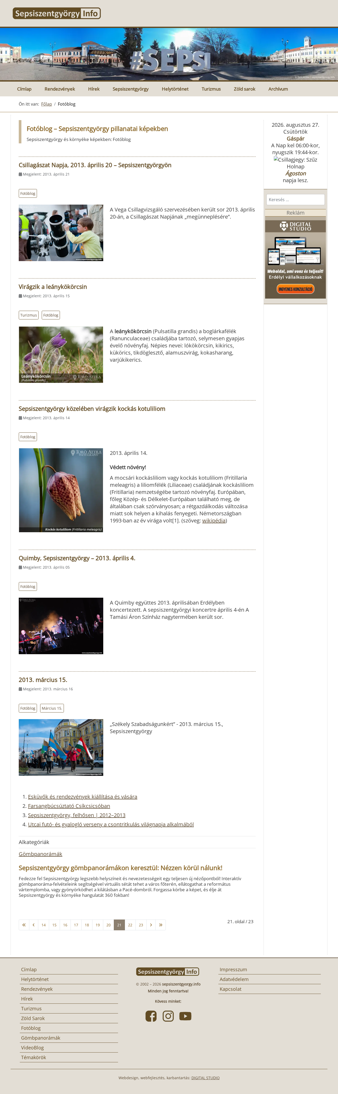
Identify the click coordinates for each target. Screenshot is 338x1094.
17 (76, 924)
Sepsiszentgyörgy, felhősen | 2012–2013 (76, 815)
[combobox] (295, 199)
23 (141, 924)
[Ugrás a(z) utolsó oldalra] (160, 924)
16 (65, 924)
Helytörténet (175, 89)
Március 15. (52, 708)
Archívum (278, 89)
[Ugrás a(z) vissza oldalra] (33, 924)
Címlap (24, 89)
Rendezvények (60, 89)
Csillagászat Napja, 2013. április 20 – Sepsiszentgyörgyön (95, 165)
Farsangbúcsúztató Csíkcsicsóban (69, 805)
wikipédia (214, 520)
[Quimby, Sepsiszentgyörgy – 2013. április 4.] (61, 626)
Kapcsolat (230, 989)
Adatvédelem (234, 979)
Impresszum (233, 969)
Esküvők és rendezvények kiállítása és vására (82, 796)
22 (130, 924)
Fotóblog (27, 193)
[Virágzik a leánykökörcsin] (61, 354)
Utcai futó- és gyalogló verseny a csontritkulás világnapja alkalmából (111, 824)
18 (87, 924)
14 (43, 924)
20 (108, 924)
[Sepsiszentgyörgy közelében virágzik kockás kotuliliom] (61, 490)
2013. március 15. (43, 679)
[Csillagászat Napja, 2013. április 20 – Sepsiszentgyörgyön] (61, 232)
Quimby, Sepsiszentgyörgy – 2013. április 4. (77, 558)
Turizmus (211, 89)
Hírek (94, 89)
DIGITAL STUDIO (205, 1077)
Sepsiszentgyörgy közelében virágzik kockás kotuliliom (92, 408)
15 (54, 924)
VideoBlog (32, 1047)
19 (98, 924)
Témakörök (33, 1057)
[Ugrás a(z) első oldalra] (24, 924)
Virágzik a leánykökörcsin (53, 286)
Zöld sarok (244, 89)
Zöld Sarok (33, 1018)
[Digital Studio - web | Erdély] (295, 257)
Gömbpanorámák (40, 853)
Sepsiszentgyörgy (131, 89)
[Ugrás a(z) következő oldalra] (151, 924)
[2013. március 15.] (61, 747)
